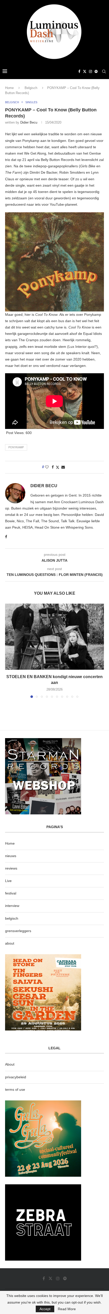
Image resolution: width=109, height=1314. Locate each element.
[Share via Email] (63, 467)
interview (12, 906)
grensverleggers (18, 931)
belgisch (11, 918)
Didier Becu (28, 122)
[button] (9, 650)
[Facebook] (79, 71)
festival (10, 893)
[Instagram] (90, 71)
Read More (67, 1309)
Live (8, 881)
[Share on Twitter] (57, 467)
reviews (11, 868)
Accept (45, 1309)
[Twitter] (84, 71)
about (9, 943)
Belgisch (31, 88)
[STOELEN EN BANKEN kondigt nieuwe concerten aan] (54, 637)
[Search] (103, 71)
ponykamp (16, 447)
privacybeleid (15, 1077)
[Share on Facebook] (53, 467)
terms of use (15, 1089)
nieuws (10, 856)
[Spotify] (96, 71)
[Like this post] (47, 467)
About (9, 1064)
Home (9, 88)
